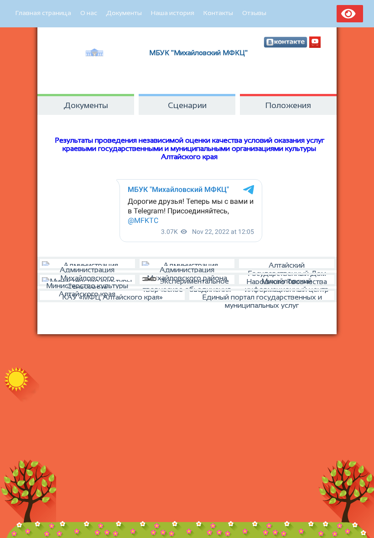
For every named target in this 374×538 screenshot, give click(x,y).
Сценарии (187, 105)
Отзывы (254, 12)
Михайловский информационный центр (287, 281)
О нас (88, 12)
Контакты (218, 12)
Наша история (172, 12)
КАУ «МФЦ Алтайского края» (112, 297)
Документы (124, 12)
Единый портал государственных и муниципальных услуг (262, 297)
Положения (288, 105)
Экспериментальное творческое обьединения (187, 281)
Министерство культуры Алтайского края (87, 284)
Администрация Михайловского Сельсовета (87, 268)
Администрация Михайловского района (187, 268)
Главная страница (43, 12)
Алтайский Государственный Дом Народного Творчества (286, 265)
